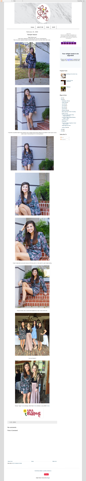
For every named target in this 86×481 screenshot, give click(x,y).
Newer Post (10, 461)
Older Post (54, 461)
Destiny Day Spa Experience (69, 81)
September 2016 (65, 100)
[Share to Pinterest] (15, 422)
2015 (62, 129)
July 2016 (64, 104)
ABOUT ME (40, 27)
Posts (62, 137)
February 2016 (65, 110)
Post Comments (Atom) (17, 463)
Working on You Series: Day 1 (71, 74)
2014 (62, 130)
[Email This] (10, 422)
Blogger (48, 477)
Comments (63, 139)
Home (32, 27)
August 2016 (64, 102)
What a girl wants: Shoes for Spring (69, 111)
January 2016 (64, 127)
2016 (62, 99)
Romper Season (65, 113)
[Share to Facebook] (14, 422)
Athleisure (68, 86)
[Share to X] (12, 422)
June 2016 (64, 105)
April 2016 (64, 108)
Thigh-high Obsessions (66, 125)
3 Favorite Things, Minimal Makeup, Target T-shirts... (69, 118)
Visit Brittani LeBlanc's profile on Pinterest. (43, 470)
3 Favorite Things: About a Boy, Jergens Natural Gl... (68, 115)
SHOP (53, 27)
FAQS (47, 27)
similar (23, 405)
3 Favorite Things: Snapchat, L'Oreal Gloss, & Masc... (69, 123)
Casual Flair (64, 121)
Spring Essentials (65, 119)
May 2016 (64, 107)
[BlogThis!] (11, 422)
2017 (62, 98)
